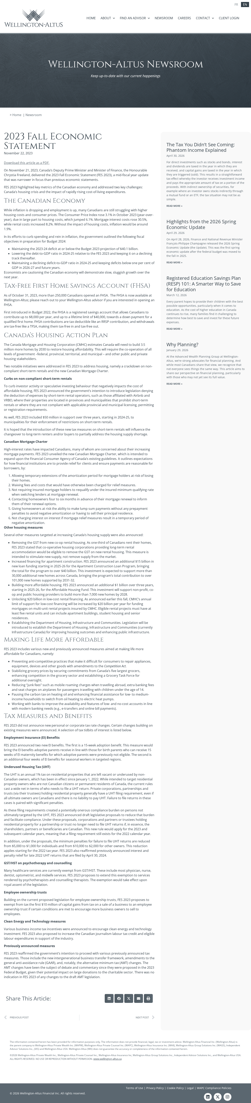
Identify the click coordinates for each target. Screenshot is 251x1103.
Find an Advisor (133, 18)
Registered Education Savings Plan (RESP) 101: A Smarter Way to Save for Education (203, 284)
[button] (109, 998)
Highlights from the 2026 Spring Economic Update (201, 224)
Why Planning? (182, 344)
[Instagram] (227, 1097)
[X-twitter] (218, 1097)
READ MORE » (174, 206)
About (106, 18)
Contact (203, 18)
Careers (184, 18)
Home (91, 18)
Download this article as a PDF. (26, 163)
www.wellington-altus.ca (107, 1059)
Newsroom (164, 18)
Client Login (229, 18)
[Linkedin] (208, 1097)
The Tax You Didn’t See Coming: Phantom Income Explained (200, 147)
